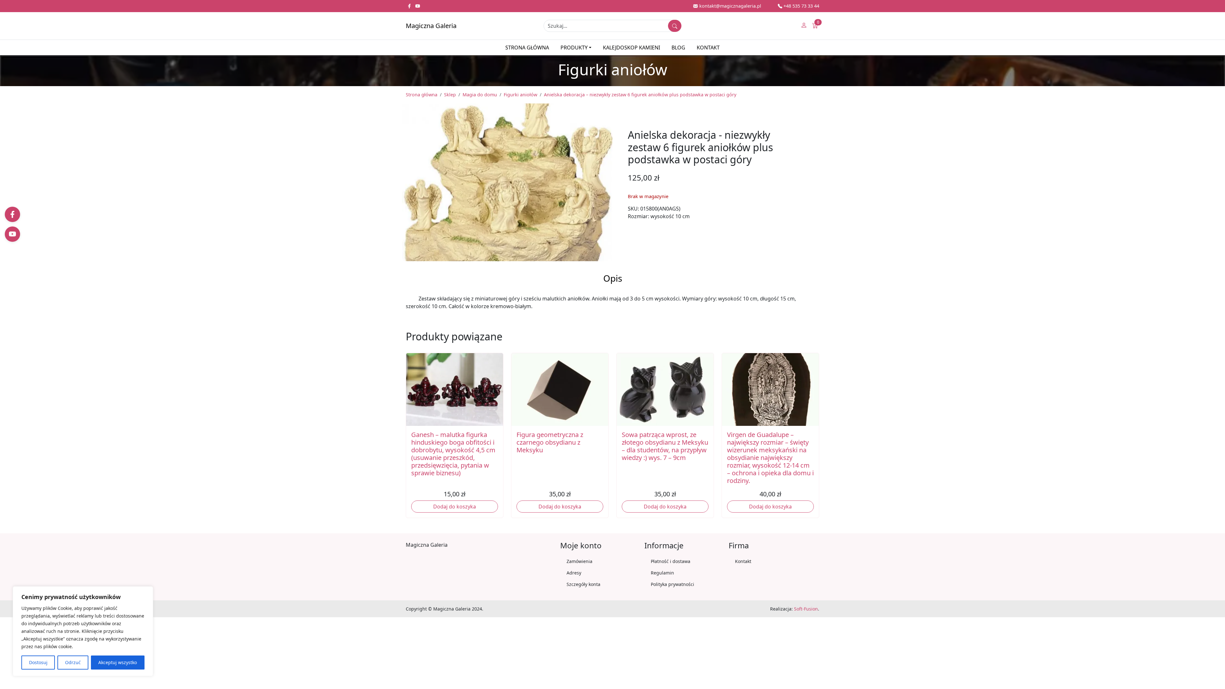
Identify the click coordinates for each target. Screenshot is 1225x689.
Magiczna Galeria (431, 25)
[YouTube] (12, 234)
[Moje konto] (804, 25)
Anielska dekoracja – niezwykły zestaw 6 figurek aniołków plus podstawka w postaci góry (640, 95)
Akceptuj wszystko (117, 662)
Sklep (450, 95)
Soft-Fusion (806, 609)
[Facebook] (12, 214)
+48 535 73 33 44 (800, 6)
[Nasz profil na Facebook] (410, 6)
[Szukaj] (674, 26)
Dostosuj (38, 662)
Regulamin (662, 573)
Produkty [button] (574, 47)
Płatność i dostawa (670, 561)
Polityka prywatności (672, 584)
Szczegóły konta (583, 584)
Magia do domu (480, 95)
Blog (678, 47)
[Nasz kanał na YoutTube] (417, 6)
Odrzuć (73, 662)
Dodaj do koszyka (454, 506)
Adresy (574, 573)
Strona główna (527, 47)
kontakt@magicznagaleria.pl (729, 6)
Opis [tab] (612, 278)
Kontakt (708, 47)
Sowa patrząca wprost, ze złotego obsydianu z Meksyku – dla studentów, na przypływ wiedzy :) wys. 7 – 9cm (665, 446)
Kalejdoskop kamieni (631, 47)
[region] (83, 631)
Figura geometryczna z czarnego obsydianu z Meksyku (549, 442)
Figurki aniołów (520, 95)
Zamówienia (579, 561)
